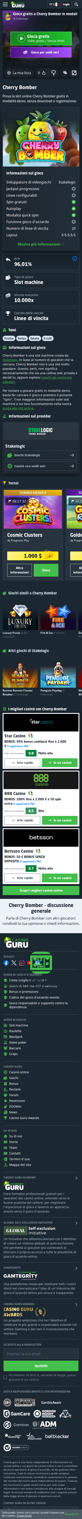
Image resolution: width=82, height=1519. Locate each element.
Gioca (46, 570)
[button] (74, 259)
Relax (22, 338)
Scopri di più (24, 1515)
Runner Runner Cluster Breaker (18, 692)
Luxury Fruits (15, 634)
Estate (34, 338)
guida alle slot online (18, 408)
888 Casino (15, 793)
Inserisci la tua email (20, 1350)
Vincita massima (26, 295)
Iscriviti (41, 1365)
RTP (17, 259)
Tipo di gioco (23, 277)
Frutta (9, 338)
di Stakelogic (20, 18)
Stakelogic (10, 360)
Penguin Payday (52, 692)
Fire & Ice (52, 633)
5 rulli (48, 338)
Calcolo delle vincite (28, 313)
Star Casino (15, 735)
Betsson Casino (19, 851)
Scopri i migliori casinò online (41, 890)
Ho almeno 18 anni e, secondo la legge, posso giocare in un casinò (42, 1377)
